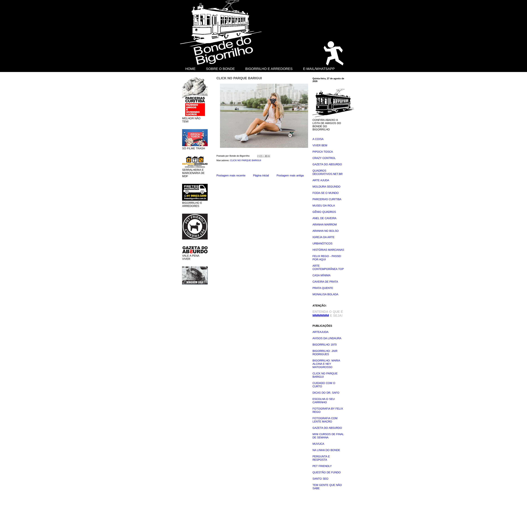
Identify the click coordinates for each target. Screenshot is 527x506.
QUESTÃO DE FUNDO (326, 472)
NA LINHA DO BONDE (326, 450)
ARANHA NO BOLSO (325, 230)
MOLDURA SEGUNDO (326, 186)
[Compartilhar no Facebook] (266, 156)
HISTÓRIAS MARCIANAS (328, 249)
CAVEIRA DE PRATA (325, 281)
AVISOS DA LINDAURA (326, 338)
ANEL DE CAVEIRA (324, 218)
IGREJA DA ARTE (323, 237)
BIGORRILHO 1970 (324, 344)
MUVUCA (318, 443)
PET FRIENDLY (322, 466)
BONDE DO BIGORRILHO (186, 3)
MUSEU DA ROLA (323, 205)
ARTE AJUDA (320, 180)
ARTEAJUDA (320, 331)
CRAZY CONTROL (324, 158)
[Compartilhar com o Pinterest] (268, 156)
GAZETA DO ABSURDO (327, 164)
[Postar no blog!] (261, 156)
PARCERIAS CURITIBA (326, 199)
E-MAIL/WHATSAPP (319, 69)
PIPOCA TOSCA (322, 151)
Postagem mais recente (230, 175)
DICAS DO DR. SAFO (325, 392)
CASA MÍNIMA (321, 275)
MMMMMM (320, 315)
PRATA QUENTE (322, 287)
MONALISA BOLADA (325, 294)
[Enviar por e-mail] (258, 156)
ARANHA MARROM (324, 224)
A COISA (317, 139)
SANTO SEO (320, 478)
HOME (190, 69)
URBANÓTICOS (322, 243)
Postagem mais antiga (290, 175)
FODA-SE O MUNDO (325, 192)
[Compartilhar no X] (263, 156)
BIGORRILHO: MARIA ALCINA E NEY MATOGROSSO (326, 364)
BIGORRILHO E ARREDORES (269, 69)
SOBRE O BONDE (220, 69)
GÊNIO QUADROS (324, 211)
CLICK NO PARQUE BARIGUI (245, 160)
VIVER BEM (319, 145)
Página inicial (261, 175)
